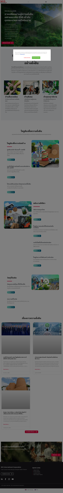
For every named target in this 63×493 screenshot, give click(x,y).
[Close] (50, 50)
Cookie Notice (22, 54)
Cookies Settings (27, 57)
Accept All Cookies (36, 57)
